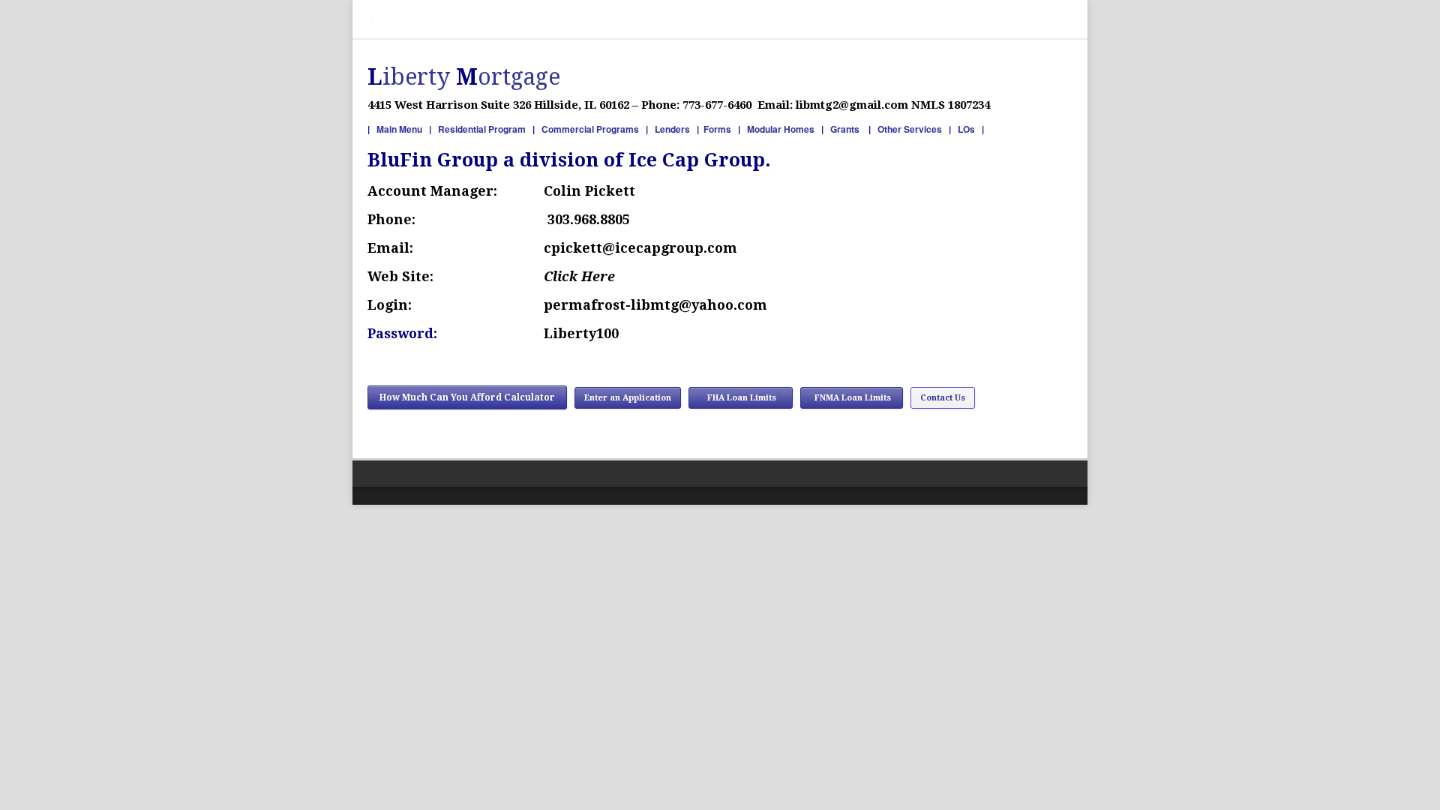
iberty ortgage (464, 77)
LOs (967, 129)
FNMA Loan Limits (851, 398)
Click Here (581, 276)
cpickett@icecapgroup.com (640, 248)
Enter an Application (627, 398)
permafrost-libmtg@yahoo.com (657, 305)
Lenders (672, 129)
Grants (846, 129)
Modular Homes (780, 129)
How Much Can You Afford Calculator (467, 397)
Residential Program (483, 129)
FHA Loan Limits (740, 398)
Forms (719, 129)
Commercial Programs (590, 129)
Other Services (910, 129)
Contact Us (942, 398)
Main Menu (399, 129)
